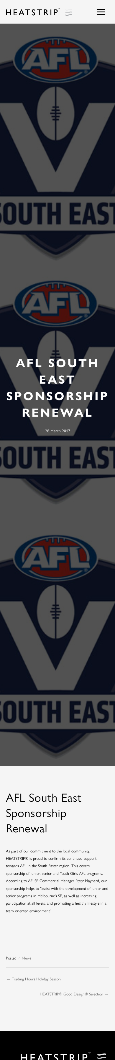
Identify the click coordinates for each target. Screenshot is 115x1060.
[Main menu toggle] (101, 12)
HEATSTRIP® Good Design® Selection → (74, 994)
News (26, 958)
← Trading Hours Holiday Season (33, 979)
